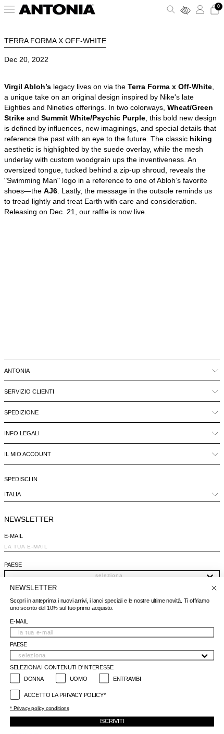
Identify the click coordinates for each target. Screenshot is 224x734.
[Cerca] (171, 9)
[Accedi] (200, 9)
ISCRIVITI (112, 721)
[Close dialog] (214, 588)
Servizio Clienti (29, 391)
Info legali (22, 433)
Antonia (17, 371)
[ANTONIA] (57, 9)
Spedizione (21, 412)
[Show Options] (210, 575)
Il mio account (27, 454)
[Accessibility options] (185, 9)
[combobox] (109, 575)
